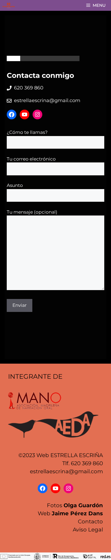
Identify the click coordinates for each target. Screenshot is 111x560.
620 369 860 (28, 88)
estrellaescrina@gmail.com (47, 100)
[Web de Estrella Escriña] (9, 5)
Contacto (90, 521)
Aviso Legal (88, 529)
